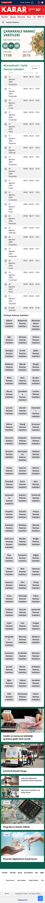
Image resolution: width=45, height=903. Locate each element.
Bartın (22, 669)
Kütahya (9, 528)
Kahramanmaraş (9, 542)
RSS (7, 894)
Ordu (9, 571)
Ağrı (9, 340)
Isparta (22, 471)
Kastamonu (9, 499)
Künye (23, 2)
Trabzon (9, 612)
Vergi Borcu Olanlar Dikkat (16, 827)
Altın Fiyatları (21, 880)
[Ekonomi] (22, 720)
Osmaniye (22, 697)
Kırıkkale (22, 656)
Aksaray (22, 639)
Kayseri (22, 498)
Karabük (36, 683)
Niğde (36, 558)
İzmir (22, 484)
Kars (36, 484)
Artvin (22, 353)
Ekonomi (21, 17)
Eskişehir (22, 441)
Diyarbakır (35, 412)
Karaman (9, 656)
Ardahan (36, 669)
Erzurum (9, 441)
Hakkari (36, 454)
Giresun (9, 454)
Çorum (9, 411)
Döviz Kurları (10, 880)
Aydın (36, 353)
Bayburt (36, 639)
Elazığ (22, 427)
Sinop (36, 585)
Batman (36, 656)
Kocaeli (22, 514)
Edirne (9, 427)
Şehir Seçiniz (35, 66)
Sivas (9, 599)
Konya (36, 514)
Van (22, 626)
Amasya (22, 340)
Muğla (36, 541)
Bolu (22, 380)
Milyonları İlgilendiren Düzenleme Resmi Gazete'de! (31, 779)
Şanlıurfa (36, 612)
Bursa (9, 394)
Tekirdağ (22, 599)
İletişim (27, 2)
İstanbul (9, 484)
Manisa (36, 528)
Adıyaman (22, 323)
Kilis (9, 697)
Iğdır (9, 683)
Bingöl (36, 367)
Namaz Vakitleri (12, 22)
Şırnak (9, 669)
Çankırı (36, 394)
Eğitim (42, 872)
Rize (22, 571)
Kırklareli (36, 498)
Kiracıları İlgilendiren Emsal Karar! (20, 859)
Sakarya (36, 571)
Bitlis (9, 380)
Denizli (22, 411)
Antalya (9, 353)
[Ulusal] (22, 811)
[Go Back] (40, 898)
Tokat (36, 599)
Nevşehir (22, 558)
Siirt (22, 585)
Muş (9, 558)
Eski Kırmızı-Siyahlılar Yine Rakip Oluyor (30, 791)
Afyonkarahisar (36, 324)
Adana (9, 323)
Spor (29, 17)
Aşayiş (13, 17)
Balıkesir (9, 367)
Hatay (9, 471)
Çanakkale (22, 395)
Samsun (9, 585)
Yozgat (36, 626)
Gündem (4, 17)
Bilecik (22, 367)
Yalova (22, 683)
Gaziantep (36, 441)
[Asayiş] (22, 755)
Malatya (22, 528)
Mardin (22, 541)
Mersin (36, 471)
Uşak (9, 626)
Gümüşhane (22, 455)
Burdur (36, 380)
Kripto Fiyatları (33, 880)
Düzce (36, 697)
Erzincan (36, 427)
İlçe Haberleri (28, 872)
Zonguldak (9, 640)
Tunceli (22, 612)
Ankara (36, 340)
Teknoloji (12, 872)
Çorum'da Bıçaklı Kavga (14, 771)
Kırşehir (9, 514)
